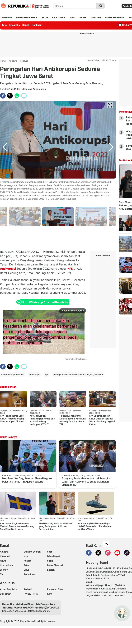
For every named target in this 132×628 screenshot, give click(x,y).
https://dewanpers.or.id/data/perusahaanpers (26, 610)
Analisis (28, 560)
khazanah (58, 17)
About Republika (8, 589)
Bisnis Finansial (115, 17)
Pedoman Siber (55, 589)
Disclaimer (5, 593)
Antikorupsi (8, 268)
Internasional (6, 565)
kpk (46, 374)
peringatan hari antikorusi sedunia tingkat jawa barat (78, 374)
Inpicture (13, 61)
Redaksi (28, 589)
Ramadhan (29, 574)
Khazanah (5, 556)
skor (45, 17)
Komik (25, 25)
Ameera (4, 551)
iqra (72, 17)
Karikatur (37, 25)
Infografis (14, 25)
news (83, 17)
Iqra (26, 556)
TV (1, 574)
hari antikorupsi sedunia (12, 374)
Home (3, 61)
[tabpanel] (58, 216)
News (3, 560)
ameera (7, 17)
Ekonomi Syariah (27, 17)
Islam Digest (53, 556)
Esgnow (4, 569)
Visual (27, 569)
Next (111, 191)
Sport (50, 560)
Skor (49, 551)
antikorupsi (34, 374)
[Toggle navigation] (3, 5)
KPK (70, 268)
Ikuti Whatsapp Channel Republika (45, 302)
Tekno (27, 565)
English (51, 569)
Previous (4, 191)
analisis (96, 17)
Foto (4, 25)
